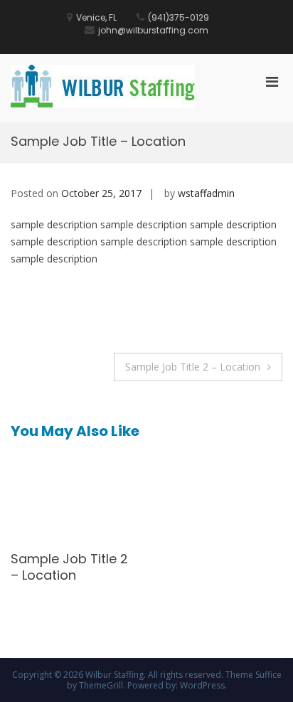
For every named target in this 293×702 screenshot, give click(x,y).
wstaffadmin (206, 193)
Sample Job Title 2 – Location (192, 366)
